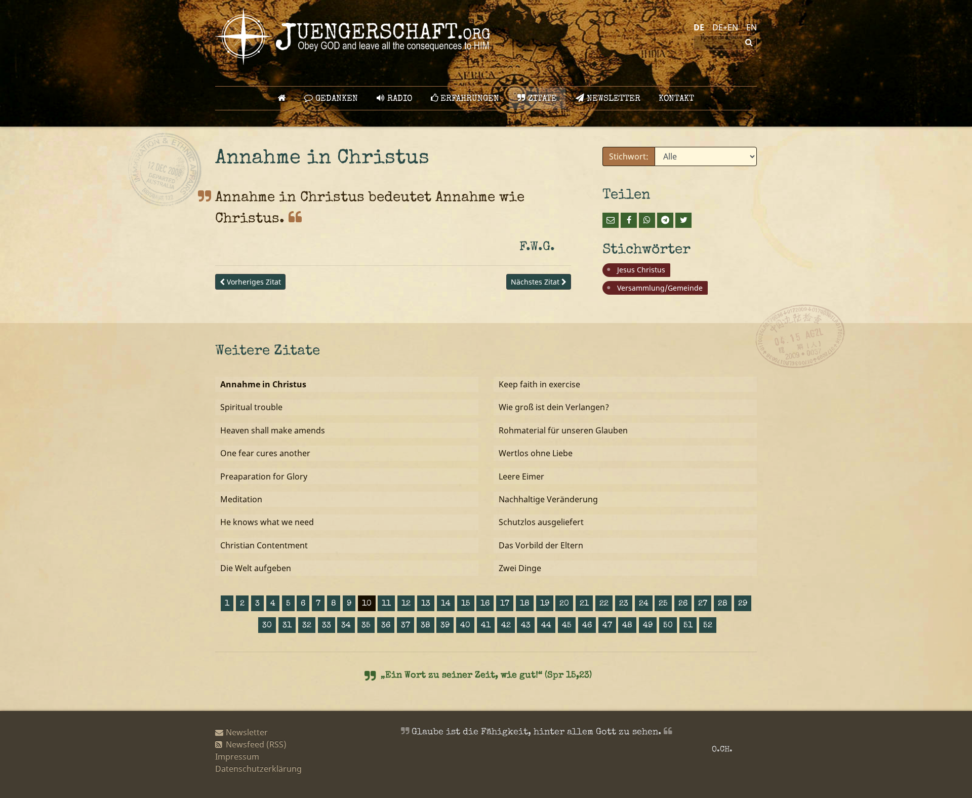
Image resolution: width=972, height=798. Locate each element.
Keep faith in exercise (539, 384)
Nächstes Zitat (536, 282)
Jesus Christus (641, 269)
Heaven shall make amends (272, 430)
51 (688, 626)
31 (287, 626)
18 (525, 604)
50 (668, 626)
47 (607, 626)
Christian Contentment (264, 545)
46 (587, 626)
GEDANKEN (335, 99)
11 (386, 604)
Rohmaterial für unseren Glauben (563, 430)
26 (682, 604)
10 (367, 604)
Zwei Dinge (520, 568)
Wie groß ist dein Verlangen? (554, 407)
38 (425, 626)
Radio (398, 99)
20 (564, 604)
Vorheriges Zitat (253, 282)
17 (504, 604)
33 (326, 626)
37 (405, 626)
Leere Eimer (521, 476)
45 (567, 626)
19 (544, 604)
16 (485, 604)
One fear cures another (265, 453)
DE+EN (725, 27)
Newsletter (612, 99)
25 (663, 604)
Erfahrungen (468, 99)
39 (445, 626)
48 (627, 626)
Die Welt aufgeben (255, 568)
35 (366, 626)
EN (751, 27)
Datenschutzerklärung (258, 768)
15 (465, 604)
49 (648, 626)
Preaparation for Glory (263, 476)
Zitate (541, 99)
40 (465, 626)
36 (385, 626)
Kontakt (676, 99)
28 (722, 604)
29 (742, 604)
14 (446, 604)
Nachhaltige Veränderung (548, 499)
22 (604, 604)
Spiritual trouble (251, 407)
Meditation (241, 499)
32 (306, 626)
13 (425, 604)
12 (406, 604)
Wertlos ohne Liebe (536, 453)
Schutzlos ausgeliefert (541, 522)
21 (584, 604)
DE (699, 27)
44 (546, 626)
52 (707, 626)
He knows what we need (267, 522)
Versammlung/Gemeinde (660, 288)
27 (702, 604)
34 (346, 626)
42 (506, 626)
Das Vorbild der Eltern (541, 545)
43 (526, 626)
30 (267, 626)
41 (486, 626)
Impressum (237, 756)
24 (644, 604)
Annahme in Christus (263, 384)
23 (623, 604)
